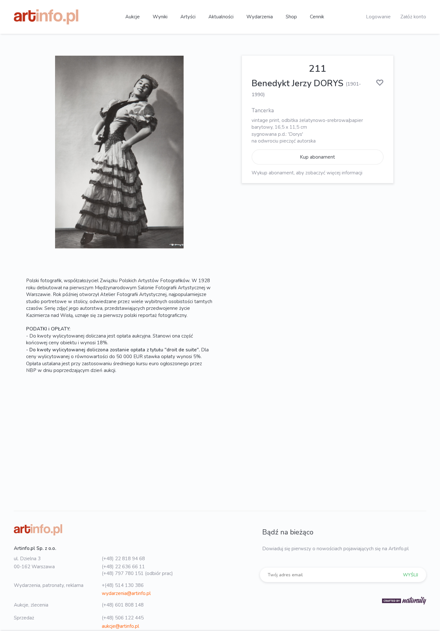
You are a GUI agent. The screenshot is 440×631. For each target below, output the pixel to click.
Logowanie (378, 17)
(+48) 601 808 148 (123, 605)
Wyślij (410, 575)
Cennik (317, 17)
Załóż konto (413, 17)
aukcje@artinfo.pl (120, 626)
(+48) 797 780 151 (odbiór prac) (137, 573)
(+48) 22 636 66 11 (123, 566)
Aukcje (132, 17)
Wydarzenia (259, 17)
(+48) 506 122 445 (123, 618)
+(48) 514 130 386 (123, 585)
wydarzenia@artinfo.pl (126, 593)
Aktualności (221, 17)
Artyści (188, 17)
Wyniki (160, 17)
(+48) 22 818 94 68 (123, 558)
